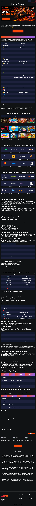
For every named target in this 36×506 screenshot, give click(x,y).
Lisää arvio (31, 433)
